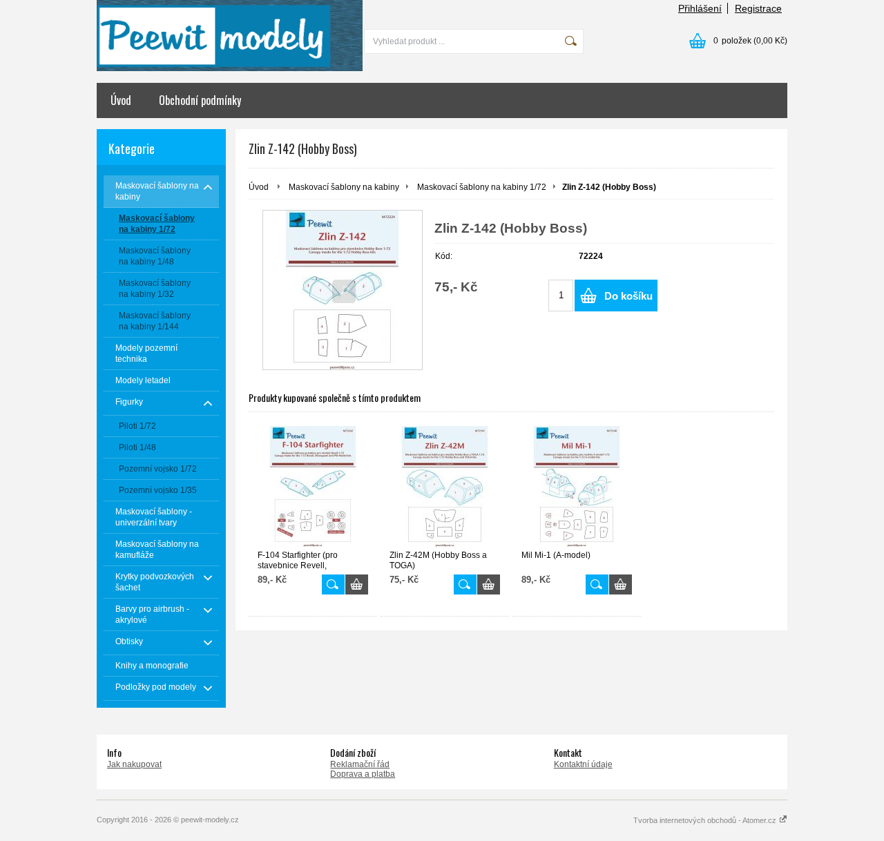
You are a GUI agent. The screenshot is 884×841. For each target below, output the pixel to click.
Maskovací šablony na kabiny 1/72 (481, 187)
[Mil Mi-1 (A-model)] (576, 486)
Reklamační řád (360, 764)
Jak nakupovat (134, 764)
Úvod (120, 100)
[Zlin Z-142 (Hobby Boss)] (342, 290)
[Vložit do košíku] (356, 584)
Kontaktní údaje (583, 764)
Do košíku (628, 296)
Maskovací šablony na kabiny (344, 187)
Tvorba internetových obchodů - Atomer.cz (705, 820)
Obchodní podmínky (200, 100)
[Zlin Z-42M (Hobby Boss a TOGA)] (445, 486)
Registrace (758, 8)
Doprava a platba (362, 774)
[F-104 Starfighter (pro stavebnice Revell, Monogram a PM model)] (313, 486)
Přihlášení (700, 8)
